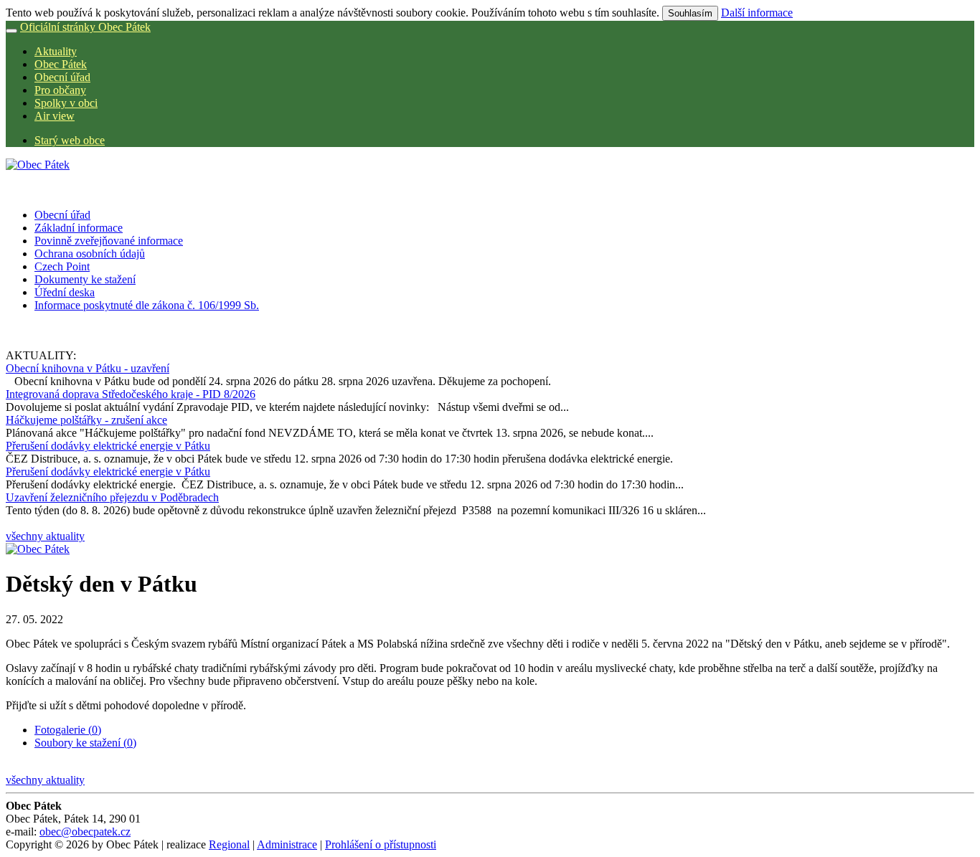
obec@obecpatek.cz (85, 831)
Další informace (757, 12)
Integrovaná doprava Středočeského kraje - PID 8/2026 (130, 394)
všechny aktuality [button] (45, 536)
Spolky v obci (66, 103)
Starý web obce (69, 140)
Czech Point (62, 266)
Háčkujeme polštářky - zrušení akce (86, 420)
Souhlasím (690, 13)
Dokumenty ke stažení (85, 279)
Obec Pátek (60, 64)
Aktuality (55, 51)
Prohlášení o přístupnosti (380, 844)
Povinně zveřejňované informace (108, 241)
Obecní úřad (62, 77)
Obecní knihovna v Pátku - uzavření (87, 368)
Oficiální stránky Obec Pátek (85, 27)
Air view (54, 116)
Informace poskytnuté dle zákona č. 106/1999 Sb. (146, 305)
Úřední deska (64, 292)
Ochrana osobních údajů (89, 253)
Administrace (287, 844)
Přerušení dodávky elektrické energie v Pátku (108, 446)
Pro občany (60, 90)
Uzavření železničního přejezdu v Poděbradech (112, 497)
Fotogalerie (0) (67, 730)
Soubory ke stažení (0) (85, 743)
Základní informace (78, 228)
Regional (229, 844)
